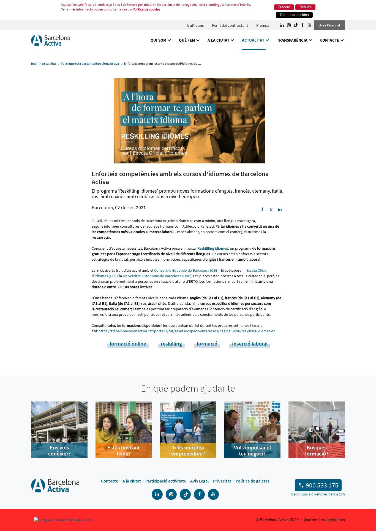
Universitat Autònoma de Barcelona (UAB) (157, 275)
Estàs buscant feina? (123, 450)
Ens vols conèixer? (59, 450)
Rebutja (305, 7)
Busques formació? (316, 450)
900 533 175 (322, 485)
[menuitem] (195, 25)
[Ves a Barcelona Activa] (50, 40)
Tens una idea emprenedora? (188, 450)
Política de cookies (146, 9)
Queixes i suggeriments (324, 519)
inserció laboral (250, 343)
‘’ (212, 248)
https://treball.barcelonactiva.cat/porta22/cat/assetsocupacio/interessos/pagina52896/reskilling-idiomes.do (187, 330)
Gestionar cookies (294, 15)
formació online (128, 343)
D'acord (284, 7)
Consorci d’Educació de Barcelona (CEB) (186, 270)
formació (207, 343)
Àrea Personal (329, 25)
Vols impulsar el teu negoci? (252, 450)
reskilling (171, 343)
